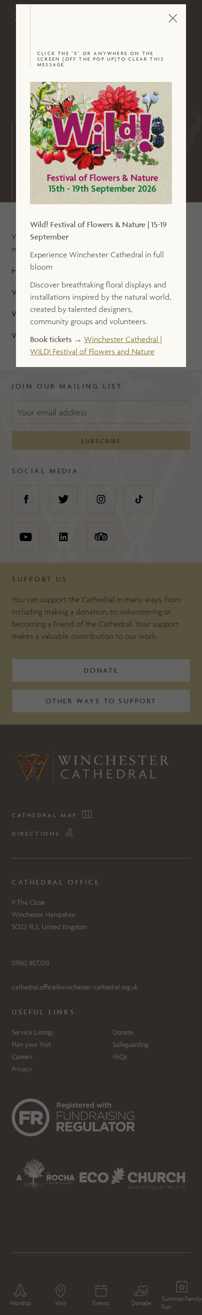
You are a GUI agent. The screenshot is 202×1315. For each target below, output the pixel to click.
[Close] (182, 18)
